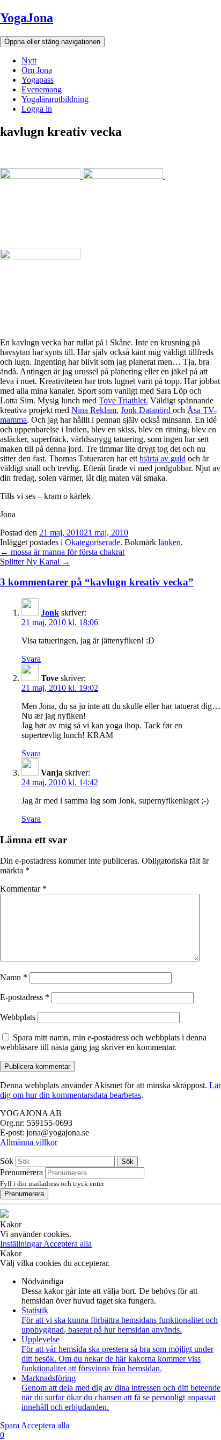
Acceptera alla (67, 1243)
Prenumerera (21, 1172)
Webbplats (17, 1017)
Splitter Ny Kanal (35, 561)
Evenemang (41, 89)
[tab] (110, 582)
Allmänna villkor (28, 1142)
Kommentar (23, 888)
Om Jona (36, 70)
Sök (6, 1161)
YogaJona (26, 18)
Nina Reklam (93, 410)
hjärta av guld (162, 458)
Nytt (28, 60)
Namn (13, 977)
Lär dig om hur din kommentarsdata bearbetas (110, 1090)
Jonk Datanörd (147, 410)
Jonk (50, 612)
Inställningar (21, 1243)
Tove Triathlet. (123, 400)
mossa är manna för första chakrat (62, 551)
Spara (10, 1425)
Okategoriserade (92, 542)
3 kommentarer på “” (97, 582)
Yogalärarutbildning (55, 99)
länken (169, 542)
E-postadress (24, 997)
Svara (31, 658)
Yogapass (37, 79)
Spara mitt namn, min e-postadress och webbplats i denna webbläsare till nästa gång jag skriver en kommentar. (103, 1042)
